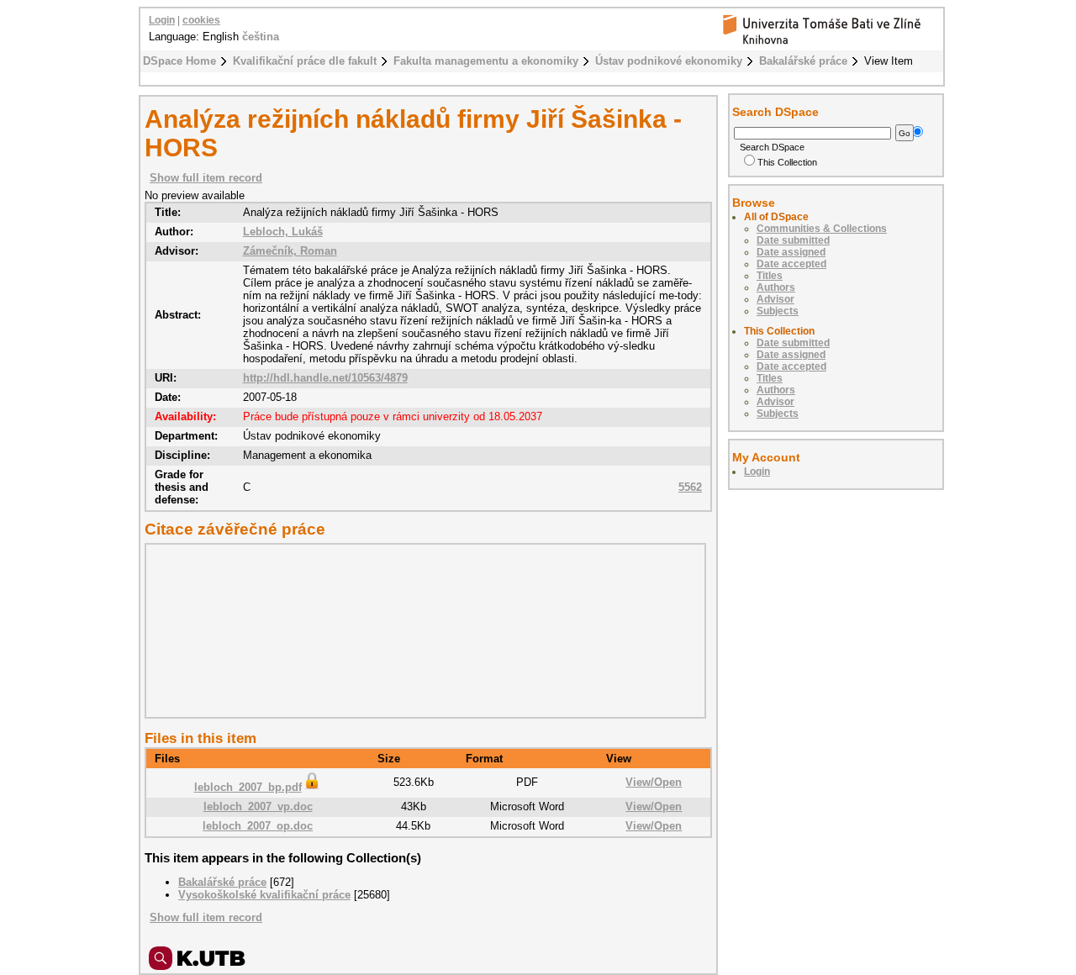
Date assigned (791, 252)
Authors (776, 287)
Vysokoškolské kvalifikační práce (264, 894)
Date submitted (793, 240)
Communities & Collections (822, 229)
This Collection (787, 162)
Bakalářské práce (803, 61)
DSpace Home (179, 61)
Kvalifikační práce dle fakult (305, 61)
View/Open (653, 782)
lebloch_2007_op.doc (258, 826)
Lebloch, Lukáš (283, 231)
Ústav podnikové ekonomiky (668, 61)
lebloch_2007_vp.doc (258, 806)
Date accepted (791, 264)
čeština (260, 36)
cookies (201, 20)
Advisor (775, 299)
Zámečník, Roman (290, 251)
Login (162, 20)
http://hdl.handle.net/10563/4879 (325, 378)
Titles (770, 276)
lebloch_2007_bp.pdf (248, 787)
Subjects (778, 311)
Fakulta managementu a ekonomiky (485, 61)
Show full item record (206, 177)
